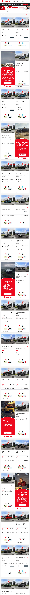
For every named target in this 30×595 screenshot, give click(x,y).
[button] (14, 22)
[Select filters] (26, 14)
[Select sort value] (28, 14)
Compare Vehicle (5, 48)
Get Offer (25, 4)
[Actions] (13, 29)
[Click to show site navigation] (29, 1)
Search (27, 11)
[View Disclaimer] (8, 38)
